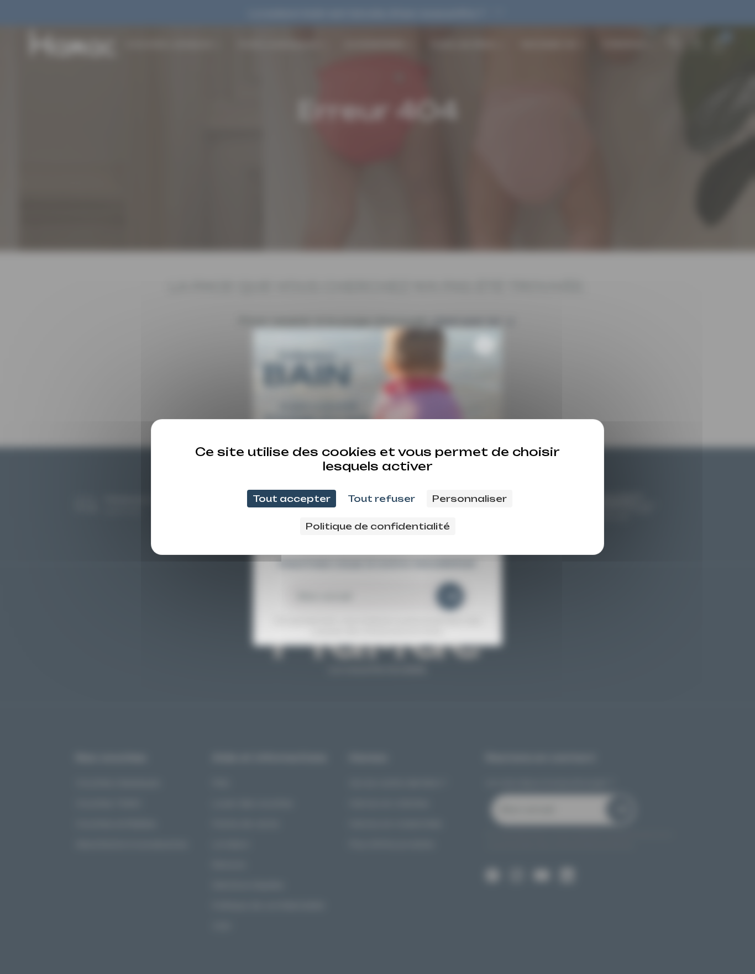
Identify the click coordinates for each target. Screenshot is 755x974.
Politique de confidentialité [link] (378, 526)
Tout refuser (381, 498)
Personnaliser (469, 498)
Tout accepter (292, 498)
